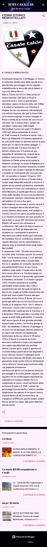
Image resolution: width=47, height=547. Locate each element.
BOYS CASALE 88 (21, 4)
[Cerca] (43, 5)
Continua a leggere (34, 461)
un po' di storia (10, 503)
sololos (30, 542)
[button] (43, 16)
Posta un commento (14, 421)
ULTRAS (7, 439)
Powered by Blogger (25, 537)
